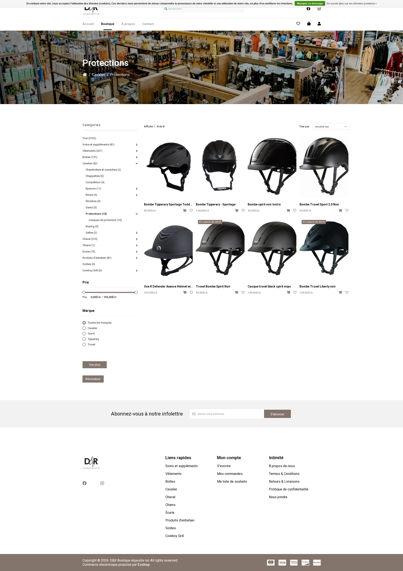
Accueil (88, 24)
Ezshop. (144, 564)
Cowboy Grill (174, 536)
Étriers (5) (91, 194)
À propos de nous (282, 466)
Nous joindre (278, 497)
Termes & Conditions (284, 474)
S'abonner (277, 414)
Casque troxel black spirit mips (269, 286)
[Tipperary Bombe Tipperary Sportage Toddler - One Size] (168, 166)
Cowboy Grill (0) (92, 270)
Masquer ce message (310, 3)
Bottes (170, 481)
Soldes (170, 528)
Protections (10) (96, 213)
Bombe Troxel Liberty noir (318, 286)
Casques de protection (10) (105, 220)
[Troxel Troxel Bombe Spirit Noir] (220, 248)
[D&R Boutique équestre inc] (91, 14)
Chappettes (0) (95, 176)
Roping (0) (92, 226)
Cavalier (98, 74)
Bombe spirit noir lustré (264, 204)
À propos (128, 24)
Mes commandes (230, 474)
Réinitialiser (93, 379)
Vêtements (173, 474)
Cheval (170, 497)
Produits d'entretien (179, 520)
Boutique (107, 24)
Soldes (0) (88, 264)
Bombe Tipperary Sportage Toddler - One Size (176, 204)
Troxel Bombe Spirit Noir (213, 286)
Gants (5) (91, 207)
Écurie (169, 513)
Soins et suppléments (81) (98, 144)
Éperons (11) (93, 188)
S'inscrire (224, 466)
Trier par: (304, 126)
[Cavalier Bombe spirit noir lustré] (272, 166)
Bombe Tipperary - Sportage (216, 204)
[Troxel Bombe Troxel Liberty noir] (324, 248)
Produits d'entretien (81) (96, 257)
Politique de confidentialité (288, 489)
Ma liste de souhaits (232, 481)
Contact (148, 24)
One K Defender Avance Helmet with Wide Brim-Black (180, 286)
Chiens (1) (88, 245)
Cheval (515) (89, 238)
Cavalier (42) (89, 163)
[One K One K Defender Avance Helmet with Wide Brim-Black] (168, 248)
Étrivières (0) (93, 201)
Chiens (170, 505)
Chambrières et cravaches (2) (103, 169)
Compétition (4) (95, 182)
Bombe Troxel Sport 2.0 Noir (319, 204)
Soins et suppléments (181, 466)
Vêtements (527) (92, 150)
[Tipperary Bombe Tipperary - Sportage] (220, 166)
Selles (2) (91, 232)
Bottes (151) (89, 157)
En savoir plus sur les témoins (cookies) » (352, 3)
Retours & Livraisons (284, 481)
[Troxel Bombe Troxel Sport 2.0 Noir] (324, 166)
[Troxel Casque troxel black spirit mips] (272, 248)
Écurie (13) (88, 251)
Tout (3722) (89, 138)
